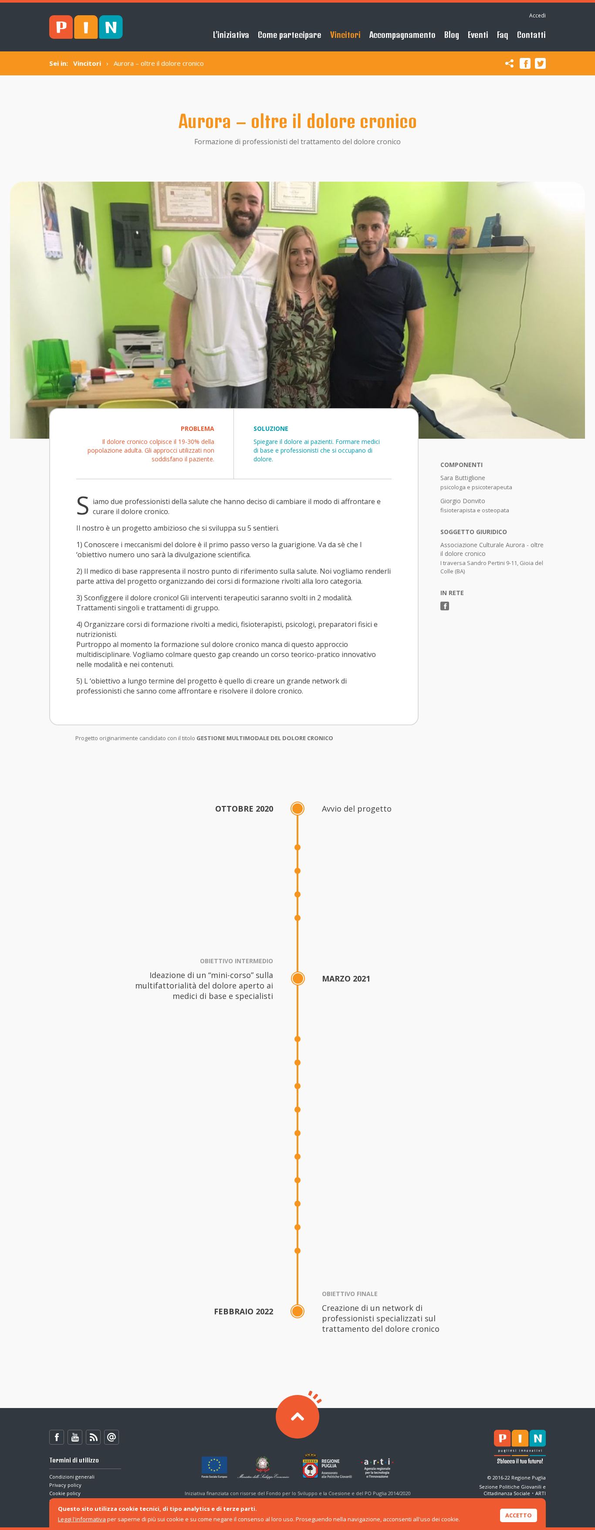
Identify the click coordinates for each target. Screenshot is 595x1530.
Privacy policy (65, 1485)
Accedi (537, 15)
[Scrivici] (111, 1437)
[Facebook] (56, 1437)
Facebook (525, 63)
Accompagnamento (402, 35)
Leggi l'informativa (82, 1519)
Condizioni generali (72, 1476)
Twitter (540, 63)
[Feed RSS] (93, 1437)
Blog (451, 35)
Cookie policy (65, 1493)
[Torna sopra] (297, 1417)
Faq (502, 35)
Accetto (518, 1515)
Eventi (478, 35)
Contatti (531, 35)
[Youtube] (75, 1437)
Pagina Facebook (444, 606)
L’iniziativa (231, 35)
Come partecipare (289, 35)
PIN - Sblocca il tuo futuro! (86, 27)
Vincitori (345, 35)
